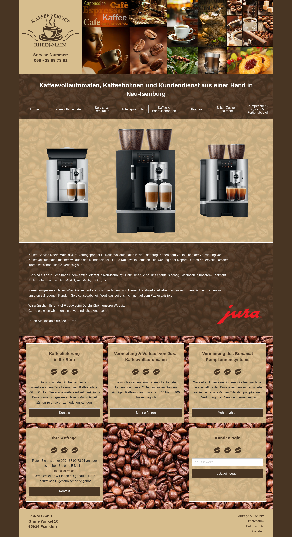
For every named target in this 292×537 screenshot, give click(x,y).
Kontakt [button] (64, 412)
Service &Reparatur (102, 109)
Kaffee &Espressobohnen (164, 109)
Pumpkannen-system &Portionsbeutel (257, 109)
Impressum (256, 521)
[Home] (50, 50)
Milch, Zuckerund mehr (226, 109)
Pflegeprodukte (133, 109)
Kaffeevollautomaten (68, 109)
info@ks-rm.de (64, 471)
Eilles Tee (195, 109)
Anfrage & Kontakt (251, 516)
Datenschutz (255, 526)
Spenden (257, 531)
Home (34, 109)
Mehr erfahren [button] (146, 412)
